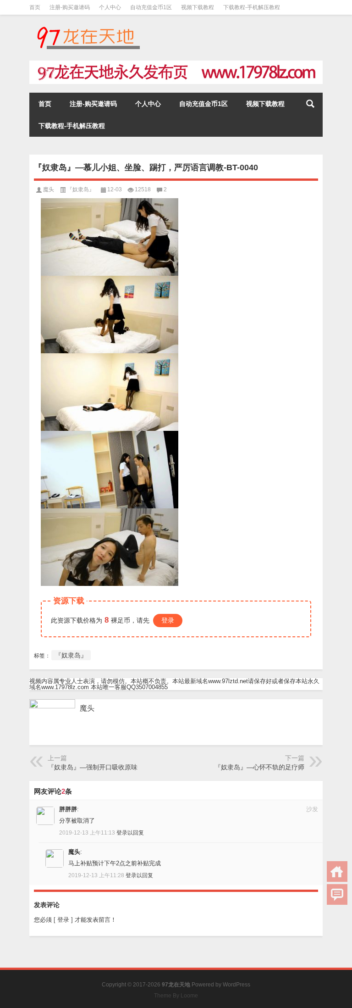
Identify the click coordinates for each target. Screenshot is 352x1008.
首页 (34, 7)
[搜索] (310, 104)
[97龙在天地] (88, 26)
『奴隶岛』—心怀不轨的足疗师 (259, 767)
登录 (167, 620)
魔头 (48, 189)
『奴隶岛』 (80, 189)
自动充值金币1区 (151, 7)
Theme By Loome (176, 995)
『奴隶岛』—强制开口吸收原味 (93, 767)
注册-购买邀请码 (70, 7)
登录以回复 (130, 833)
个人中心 (110, 7)
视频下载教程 (197, 7)
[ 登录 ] (63, 919)
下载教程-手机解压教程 (251, 7)
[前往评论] (337, 894)
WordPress (236, 984)
